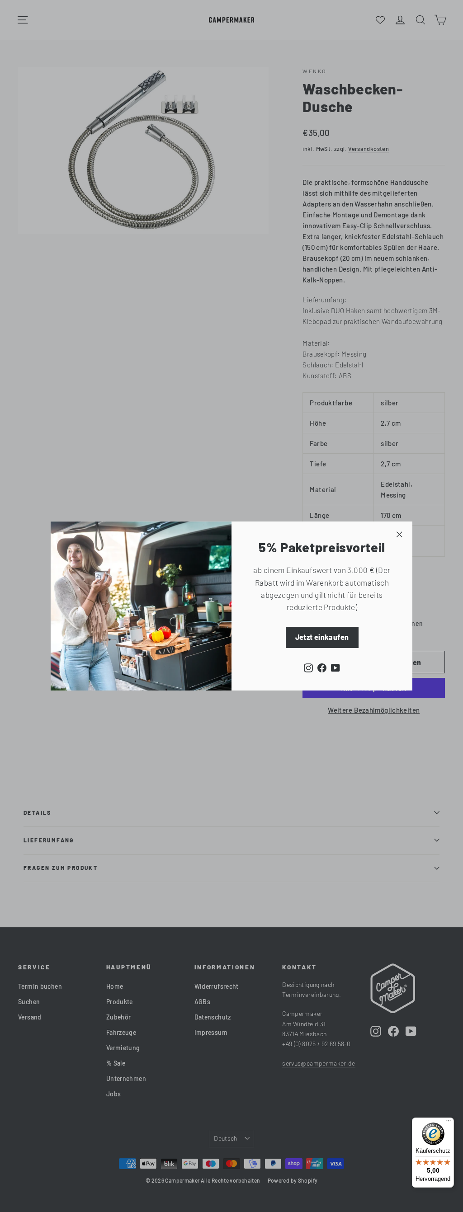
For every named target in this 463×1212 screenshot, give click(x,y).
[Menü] (448, 1123)
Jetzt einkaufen (322, 637)
